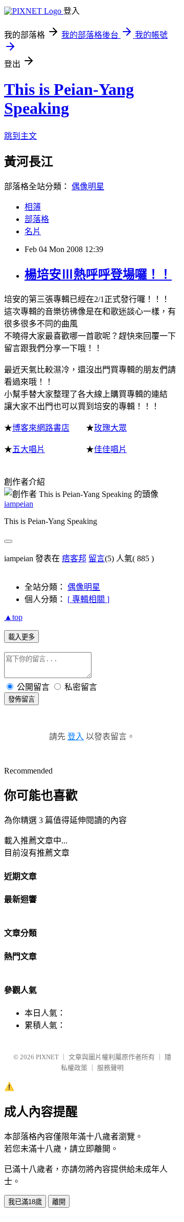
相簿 (33, 207)
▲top (13, 617)
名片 (33, 231)
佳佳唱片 (110, 449)
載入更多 (21, 637)
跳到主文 (20, 136)
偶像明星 (88, 186)
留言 (96, 558)
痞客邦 (74, 558)
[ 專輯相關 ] (88, 599)
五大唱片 (28, 449)
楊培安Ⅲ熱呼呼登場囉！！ (98, 274)
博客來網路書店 (41, 427)
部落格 (37, 219)
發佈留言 (21, 699)
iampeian (18, 504)
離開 (58, 1202)
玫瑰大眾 (110, 427)
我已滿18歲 (25, 1202)
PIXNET (47, 1057)
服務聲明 (110, 1067)
